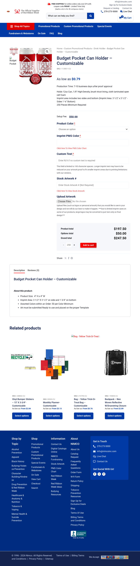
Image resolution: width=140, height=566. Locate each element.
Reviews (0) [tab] (33, 270)
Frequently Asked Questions (76, 464)
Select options (22, 415)
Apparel (15, 457)
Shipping (75, 485)
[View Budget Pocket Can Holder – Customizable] (14, 61)
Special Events (38, 462)
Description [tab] (19, 270)
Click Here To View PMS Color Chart (72, 148)
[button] (109, 12)
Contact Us (127, 8)
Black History (18, 461)
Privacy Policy (77, 525)
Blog (73, 508)
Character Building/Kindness (19, 476)
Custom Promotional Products (78, 48)
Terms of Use (62, 555)
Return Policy (77, 481)
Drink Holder (99, 48)
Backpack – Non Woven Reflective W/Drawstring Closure (115, 402)
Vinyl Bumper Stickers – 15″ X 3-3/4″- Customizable (23, 402)
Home (59, 48)
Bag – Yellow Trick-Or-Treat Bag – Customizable (85, 402)
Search (34, 488)
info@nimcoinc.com (123, 2)
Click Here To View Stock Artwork (70, 191)
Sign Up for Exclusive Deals (120, 5)
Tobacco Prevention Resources (76, 493)
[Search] (90, 16)
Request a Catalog (111, 8)
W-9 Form (75, 476)
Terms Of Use (77, 513)
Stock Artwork (57, 464)
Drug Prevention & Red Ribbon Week (19, 487)
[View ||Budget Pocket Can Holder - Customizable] (14, 51)
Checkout (35, 483)
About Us (75, 449)
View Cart (35, 479)
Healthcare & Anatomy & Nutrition (18, 498)
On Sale (35, 475)
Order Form (76, 472)
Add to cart (88, 245)
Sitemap (49, 559)
